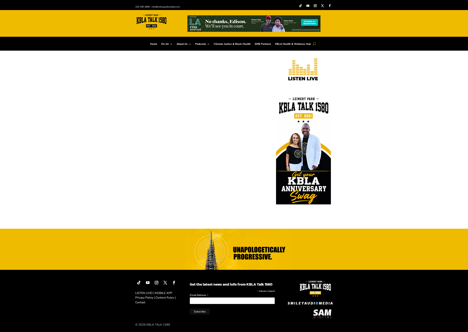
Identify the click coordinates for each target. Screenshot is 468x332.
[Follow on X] (322, 6)
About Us (182, 44)
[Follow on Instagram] (315, 6)
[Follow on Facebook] (330, 6)
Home (153, 44)
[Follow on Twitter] (165, 282)
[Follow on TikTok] (300, 6)
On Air (165, 44)
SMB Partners (263, 44)
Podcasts (200, 44)
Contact (140, 302)
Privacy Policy (144, 298)
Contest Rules (164, 298)
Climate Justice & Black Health (232, 44)
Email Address (199, 295)
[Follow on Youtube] (308, 6)
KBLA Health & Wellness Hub (293, 44)
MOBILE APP (163, 293)
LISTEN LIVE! (144, 293)
